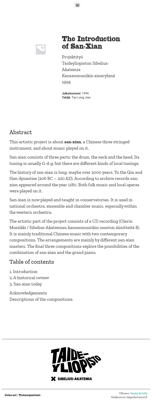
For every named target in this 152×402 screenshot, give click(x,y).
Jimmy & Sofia (138, 393)
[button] (77, 5)
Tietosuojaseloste (29, 395)
